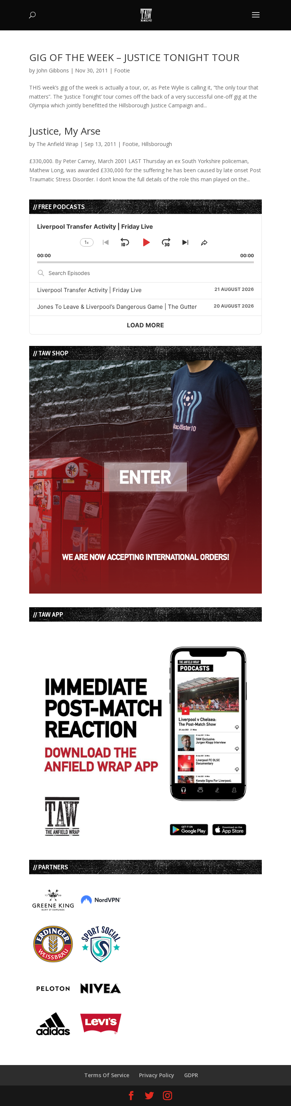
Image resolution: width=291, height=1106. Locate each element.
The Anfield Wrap (57, 144)
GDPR (191, 1075)
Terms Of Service (106, 1075)
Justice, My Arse (64, 131)
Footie (122, 70)
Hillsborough (156, 144)
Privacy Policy (156, 1075)
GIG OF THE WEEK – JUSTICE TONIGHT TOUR (134, 57)
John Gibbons (52, 70)
